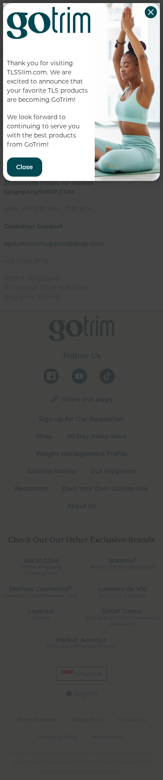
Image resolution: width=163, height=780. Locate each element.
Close (151, 12)
